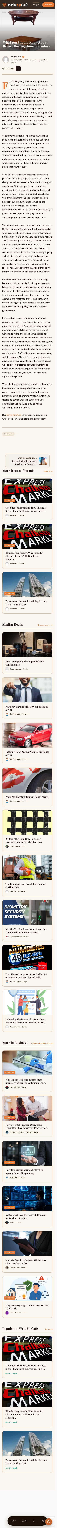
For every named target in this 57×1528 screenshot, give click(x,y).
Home (4, 12)
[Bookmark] (34, 1521)
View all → (48, 471)
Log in (36, 4)
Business (11, 12)
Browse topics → (45, 625)
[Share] (42, 1521)
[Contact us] (48, 1521)
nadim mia (16, 56)
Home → (48, 1329)
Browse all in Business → (41, 1043)
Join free (48, 4)
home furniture (14, 415)
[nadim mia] (5, 59)
